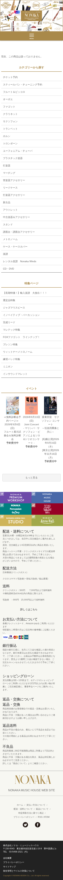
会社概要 (7, 858)
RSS (40, 817)
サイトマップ (9, 866)
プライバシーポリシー (23, 817)
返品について (42, 809)
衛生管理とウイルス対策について (19, 871)
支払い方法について (35, 805)
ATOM (47, 817)
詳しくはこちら (28, 609)
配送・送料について (23, 809)
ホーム (20, 805)
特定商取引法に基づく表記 (31, 813)
